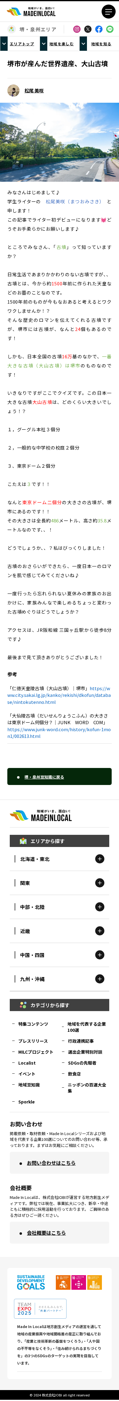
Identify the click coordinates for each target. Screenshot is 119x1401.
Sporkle (26, 1102)
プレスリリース (33, 1041)
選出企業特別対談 (85, 1052)
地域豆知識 (29, 1085)
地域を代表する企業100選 (86, 1027)
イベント (26, 1074)
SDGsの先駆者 (82, 1063)
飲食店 (74, 1074)
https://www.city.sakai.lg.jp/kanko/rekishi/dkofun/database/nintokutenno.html (59, 695)
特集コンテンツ (33, 1024)
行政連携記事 (81, 1041)
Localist (27, 1063)
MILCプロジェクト (35, 1052)
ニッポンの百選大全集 (87, 1088)
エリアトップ (22, 43)
